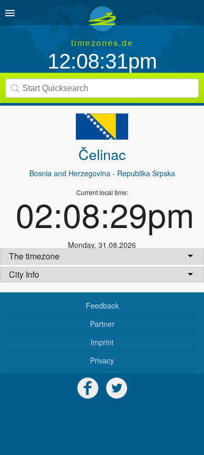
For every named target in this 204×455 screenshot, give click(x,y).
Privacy (102, 360)
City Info (24, 274)
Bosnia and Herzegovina (69, 173)
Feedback (102, 305)
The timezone (34, 256)
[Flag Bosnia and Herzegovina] (102, 126)
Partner (102, 323)
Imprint (102, 342)
